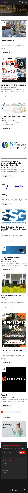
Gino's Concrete (7, 41)
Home (2, 14)
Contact (5, 468)
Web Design (22, 489)
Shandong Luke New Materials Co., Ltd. (13, 117)
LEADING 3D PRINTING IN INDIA (13, 85)
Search (4, 472)
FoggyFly (4, 397)
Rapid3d (4, 87)
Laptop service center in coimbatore (11, 258)
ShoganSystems (5, 261)
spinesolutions (5, 167)
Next (18, 412)
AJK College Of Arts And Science (11, 297)
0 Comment (15, 43)
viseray (4, 194)
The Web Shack (14, 490)
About (4, 465)
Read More (6, 52)
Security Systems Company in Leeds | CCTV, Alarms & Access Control (14, 229)
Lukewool (4, 120)
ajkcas (3, 300)
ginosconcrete (5, 43)
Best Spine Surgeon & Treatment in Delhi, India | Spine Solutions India (11, 163)
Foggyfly (4, 395)
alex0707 (4, 196)
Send (21, 452)
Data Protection (6, 475)
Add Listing (5, 470)
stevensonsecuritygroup (7, 233)
